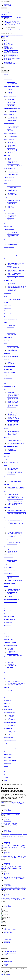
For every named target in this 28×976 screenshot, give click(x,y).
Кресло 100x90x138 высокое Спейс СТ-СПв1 (12, 899)
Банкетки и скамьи (8, 639)
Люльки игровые (11, 290)
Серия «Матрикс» (12, 149)
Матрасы (6, 678)
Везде (5, 40)
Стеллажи (6, 437)
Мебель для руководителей (10, 96)
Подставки (6, 484)
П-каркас (9, 93)
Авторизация (7, 4)
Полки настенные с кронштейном (16, 501)
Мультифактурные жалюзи (10, 740)
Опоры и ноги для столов (9, 372)
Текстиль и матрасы (9, 60)
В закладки (7, 809)
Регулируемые (11, 333)
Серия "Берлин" (11, 143)
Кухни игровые (11, 283)
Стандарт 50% (11, 731)
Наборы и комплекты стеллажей (15, 270)
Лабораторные (11, 193)
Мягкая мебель (7, 59)
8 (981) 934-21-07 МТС (11, 24)
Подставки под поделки (13, 274)
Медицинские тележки (13, 578)
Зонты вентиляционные (13, 479)
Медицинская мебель (9, 56)
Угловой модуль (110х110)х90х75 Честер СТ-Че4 (13, 857)
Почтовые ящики (11, 450)
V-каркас (9, 89)
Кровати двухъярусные (13, 433)
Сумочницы (7, 453)
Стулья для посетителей (9, 619)
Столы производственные (10, 527)
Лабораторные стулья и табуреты (11, 570)
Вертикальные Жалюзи (9, 712)
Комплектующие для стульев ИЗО (16, 655)
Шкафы (6, 210)
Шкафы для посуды (12, 551)
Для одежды (10, 213)
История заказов (8, 962)
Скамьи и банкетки (8, 44)
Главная (6, 46)
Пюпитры (10, 162)
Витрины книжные (12, 261)
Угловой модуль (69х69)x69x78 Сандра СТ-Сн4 (13, 889)
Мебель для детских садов (10, 258)
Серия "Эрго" (11, 148)
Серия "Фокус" (11, 104)
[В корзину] (1, 817)
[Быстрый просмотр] (4, 817)
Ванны (5, 465)
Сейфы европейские (12, 421)
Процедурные (11, 561)
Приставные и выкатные (13, 200)
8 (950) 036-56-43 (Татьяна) (12, 21)
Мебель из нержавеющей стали (11, 55)
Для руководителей (12, 83)
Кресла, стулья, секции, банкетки (12, 58)
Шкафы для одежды (12, 398)
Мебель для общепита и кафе (11, 52)
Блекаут (9, 718)
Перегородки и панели (9, 123)
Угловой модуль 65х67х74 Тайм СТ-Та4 (11, 868)
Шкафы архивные (12, 399)
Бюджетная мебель (8, 48)
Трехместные (10, 664)
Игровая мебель (8, 280)
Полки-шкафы (7, 507)
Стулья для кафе (8, 369)
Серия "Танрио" (11, 102)
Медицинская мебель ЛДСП (10, 602)
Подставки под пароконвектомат (15, 488)
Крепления (10, 130)
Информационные (12, 350)
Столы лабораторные (12, 232)
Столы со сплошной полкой (14, 535)
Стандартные (10, 715)
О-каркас (9, 92)
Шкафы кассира (11, 407)
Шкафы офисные (11, 404)
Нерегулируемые (11, 334)
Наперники (10, 692)
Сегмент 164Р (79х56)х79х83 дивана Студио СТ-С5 (14, 836)
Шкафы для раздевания (9, 310)
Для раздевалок (11, 594)
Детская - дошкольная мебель (11, 50)
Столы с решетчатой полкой (14, 532)
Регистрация (7, 5)
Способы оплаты (8, 932)
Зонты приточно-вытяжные (14, 481)
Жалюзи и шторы (8, 62)
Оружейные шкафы (12, 412)
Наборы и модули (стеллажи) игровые (17, 286)
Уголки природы (11, 277)
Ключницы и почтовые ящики (10, 446)
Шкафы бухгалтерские (13, 402)
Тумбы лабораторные (12, 235)
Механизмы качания (12, 654)
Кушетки (9, 577)
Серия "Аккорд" (11, 142)
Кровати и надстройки (13, 264)
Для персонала (11, 82)
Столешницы (10, 171)
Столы (5, 183)
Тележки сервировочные (13, 542)
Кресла (6, 669)
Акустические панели (13, 126)
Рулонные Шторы (8, 728)
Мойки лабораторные (13, 236)
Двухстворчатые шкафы (13, 590)
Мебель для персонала (9, 139)
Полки (5, 491)
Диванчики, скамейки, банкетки (15, 263)
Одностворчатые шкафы (13, 589)
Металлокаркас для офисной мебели (12, 86)
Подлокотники (11, 651)
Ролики (9, 652)
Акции (5, 954)
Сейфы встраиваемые (13, 420)
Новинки (6, 64)
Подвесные (10, 206)
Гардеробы (6, 42)
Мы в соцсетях (7, 931)
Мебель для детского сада (10, 760)
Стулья (6, 302)
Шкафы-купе (10, 218)
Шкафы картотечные (12, 401)
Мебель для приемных (9, 114)
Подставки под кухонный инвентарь (16, 487)
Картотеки (10, 593)
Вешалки (9, 158)
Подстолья (6, 359)
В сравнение (7, 810)
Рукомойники (11, 474)
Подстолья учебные (12, 174)
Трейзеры (9, 596)
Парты (5, 322)
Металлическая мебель (9, 54)
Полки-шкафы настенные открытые (16, 512)
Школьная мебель (8, 51)
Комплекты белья (8, 700)
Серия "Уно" (10, 146)
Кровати (6, 223)
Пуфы (5, 672)
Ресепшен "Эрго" (11, 120)
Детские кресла (7, 625)
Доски (5, 343)
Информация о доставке (10, 929)
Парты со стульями (8, 337)
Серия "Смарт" (11, 145)
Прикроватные (11, 203)
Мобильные (10, 207)
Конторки (6, 340)
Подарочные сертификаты (10, 951)
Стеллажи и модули (12, 269)
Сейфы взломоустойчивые (14, 422)
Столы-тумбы (11, 536)
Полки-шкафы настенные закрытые (16, 510)
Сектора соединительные (13, 220)
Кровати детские (11, 434)
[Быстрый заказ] (2, 817)
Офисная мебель (8, 47)
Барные (9, 362)
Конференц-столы (12, 136)
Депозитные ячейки (12, 424)
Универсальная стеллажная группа (12, 108)
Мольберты (7, 353)
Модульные (10, 667)
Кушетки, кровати (8, 573)
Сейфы (5, 409)
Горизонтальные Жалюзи (10, 722)
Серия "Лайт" (11, 152)
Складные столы (8, 380)
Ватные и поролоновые (13, 681)
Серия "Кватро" (11, 101)
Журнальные (10, 191)
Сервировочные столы (13, 164)
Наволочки (10, 690)
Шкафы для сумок (12, 395)
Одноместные (11, 325)
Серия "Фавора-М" (12, 151)
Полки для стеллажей (13, 496)
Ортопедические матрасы (14, 684)
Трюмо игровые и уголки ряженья (16, 287)
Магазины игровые (12, 284)
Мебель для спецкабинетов (10, 316)
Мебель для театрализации (14, 273)
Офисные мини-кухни (9, 177)
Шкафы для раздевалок (13, 394)
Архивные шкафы (12, 592)
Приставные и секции (13, 190)
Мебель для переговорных (10, 133)
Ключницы (10, 449)
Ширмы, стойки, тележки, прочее (11, 599)
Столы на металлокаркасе (10, 168)
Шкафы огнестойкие (12, 405)
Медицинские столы (8, 557)
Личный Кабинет (8, 961)
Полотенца (6, 706)
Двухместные (10, 327)
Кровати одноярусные (13, 431)
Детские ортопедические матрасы (16, 683)
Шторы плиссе (7, 743)
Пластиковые (10, 716)
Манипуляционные (12, 560)
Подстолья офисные (12, 172)
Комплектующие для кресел (10, 645)
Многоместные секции (9, 628)
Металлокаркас (11, 363)
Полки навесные (8, 226)
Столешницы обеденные (9, 366)
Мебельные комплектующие (14, 165)
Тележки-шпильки (12, 544)
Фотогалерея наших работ (10, 63)
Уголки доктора (11, 289)
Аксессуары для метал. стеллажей (16, 443)
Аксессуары (7, 155)
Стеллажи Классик (12, 111)
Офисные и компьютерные (14, 186)
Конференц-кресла (8, 622)
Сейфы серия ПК (11, 414)
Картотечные (10, 216)
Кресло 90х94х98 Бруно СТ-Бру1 (9, 824)
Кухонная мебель (8, 239)
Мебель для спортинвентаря (14, 271)
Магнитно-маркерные (13, 347)
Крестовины (10, 649)
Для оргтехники (11, 204)
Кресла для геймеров (9, 610)
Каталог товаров (5, 72)
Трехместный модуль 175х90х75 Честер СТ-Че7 (13, 847)
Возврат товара (7, 941)
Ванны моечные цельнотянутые (15, 471)
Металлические (11, 719)
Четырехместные (11, 665)
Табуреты (6, 636)
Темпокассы (10, 425)
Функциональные (12, 202)
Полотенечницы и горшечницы (15, 276)
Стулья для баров (8, 378)
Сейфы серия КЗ (11, 417)
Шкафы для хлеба (12, 552)
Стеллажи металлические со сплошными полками (14, 521)
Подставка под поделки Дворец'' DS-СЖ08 (12, 803)
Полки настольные (12, 504)
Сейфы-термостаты (8, 567)
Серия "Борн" (11, 99)
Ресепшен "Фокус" (12, 118)
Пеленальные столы (12, 194)
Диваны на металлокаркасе (10, 642)
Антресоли (10, 219)
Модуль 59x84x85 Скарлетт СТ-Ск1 (10, 814)
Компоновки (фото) (8, 79)
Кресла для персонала (9, 616)
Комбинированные (12, 127)
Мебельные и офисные (13, 418)
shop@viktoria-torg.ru (9, 29)
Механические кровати (13, 576)
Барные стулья (7, 630)
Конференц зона (11, 187)
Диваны (6, 659)
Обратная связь (7, 939)
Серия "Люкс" (7, 43)
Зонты (5, 476)
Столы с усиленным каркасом (15, 533)
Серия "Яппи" (11, 105)
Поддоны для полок (12, 494)
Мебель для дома (8, 763)
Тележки (6, 539)
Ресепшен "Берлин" (12, 117)
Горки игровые (7, 308)
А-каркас (9, 90)
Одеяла (6, 694)
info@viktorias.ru (19, 29)
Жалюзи (6, 777)
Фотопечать (7, 745)
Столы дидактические (13, 267)
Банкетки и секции (8, 604)
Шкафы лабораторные (13, 234)
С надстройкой (11, 189)
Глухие (9, 129)
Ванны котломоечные (13, 468)
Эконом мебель (7, 305)
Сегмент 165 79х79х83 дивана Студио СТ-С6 (12, 878)
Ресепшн (6, 249)
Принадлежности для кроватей (15, 580)
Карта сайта (7, 942)
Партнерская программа (10, 953)
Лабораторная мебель (9, 229)
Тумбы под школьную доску (10, 319)
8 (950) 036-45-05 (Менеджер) (12, 23)
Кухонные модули (12, 244)
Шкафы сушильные (12, 397)
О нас (5, 10)
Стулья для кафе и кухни (9, 633)
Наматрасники (7, 697)
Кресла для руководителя (10, 613)
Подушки (6, 687)
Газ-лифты (10, 648)
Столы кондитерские (12, 530)
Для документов (11, 215)
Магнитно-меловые (12, 346)
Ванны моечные (11, 469)
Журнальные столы (12, 161)
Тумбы (5, 197)
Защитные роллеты (8, 737)
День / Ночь (10, 732)
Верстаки (6, 456)
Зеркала (9, 159)
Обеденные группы (8, 383)
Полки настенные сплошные (14, 503)
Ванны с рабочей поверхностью (15, 472)
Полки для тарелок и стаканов (15, 497)
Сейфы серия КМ (11, 415)
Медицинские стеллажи (9, 583)
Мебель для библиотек (9, 247)
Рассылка (6, 965)
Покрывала (7, 703)
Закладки (6, 964)
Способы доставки (8, 12)
